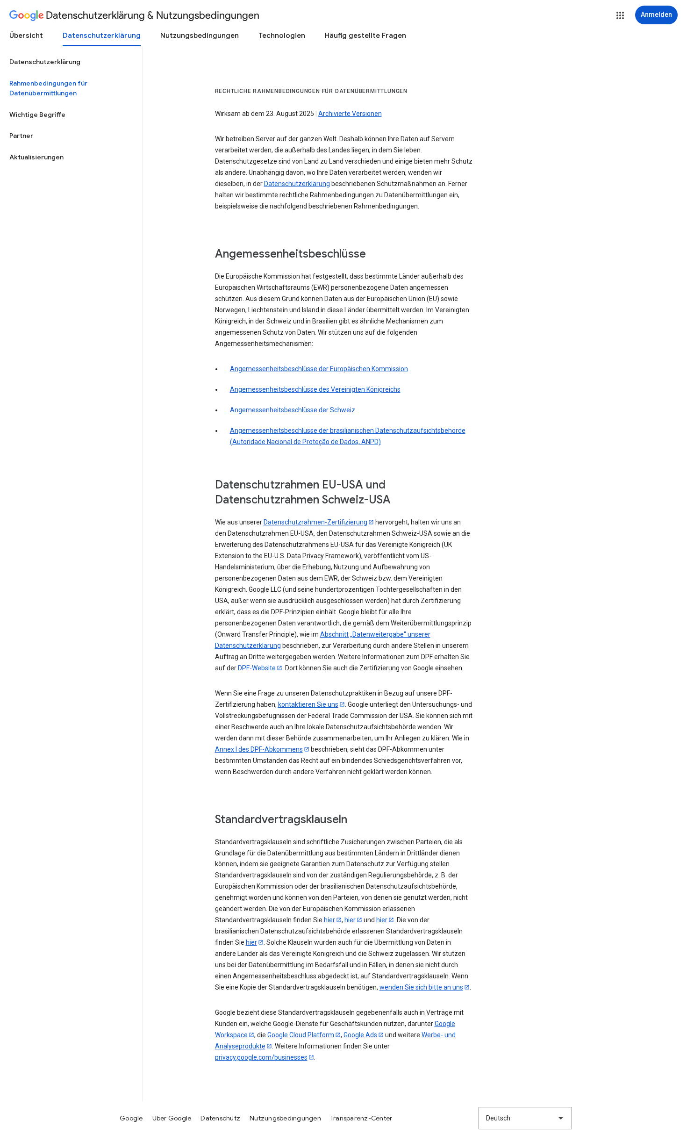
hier (329, 920)
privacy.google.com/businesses (261, 1057)
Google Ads (360, 1035)
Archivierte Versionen (350, 113)
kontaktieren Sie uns (308, 704)
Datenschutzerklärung (102, 35)
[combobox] (525, 1118)
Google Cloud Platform (300, 1035)
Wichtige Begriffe (37, 114)
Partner (21, 135)
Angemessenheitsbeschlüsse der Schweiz (292, 410)
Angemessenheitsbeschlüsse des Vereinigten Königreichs (315, 389)
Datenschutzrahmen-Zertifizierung (315, 522)
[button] (620, 15)
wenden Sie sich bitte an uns (421, 987)
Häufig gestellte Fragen (365, 35)
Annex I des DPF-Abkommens (259, 749)
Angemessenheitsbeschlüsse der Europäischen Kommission (319, 369)
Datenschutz (220, 1118)
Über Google (172, 1118)
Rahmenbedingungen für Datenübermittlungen (48, 88)
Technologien (281, 35)
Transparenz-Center (361, 1118)
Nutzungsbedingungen (199, 35)
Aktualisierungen (36, 157)
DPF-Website (257, 668)
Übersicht (26, 35)
